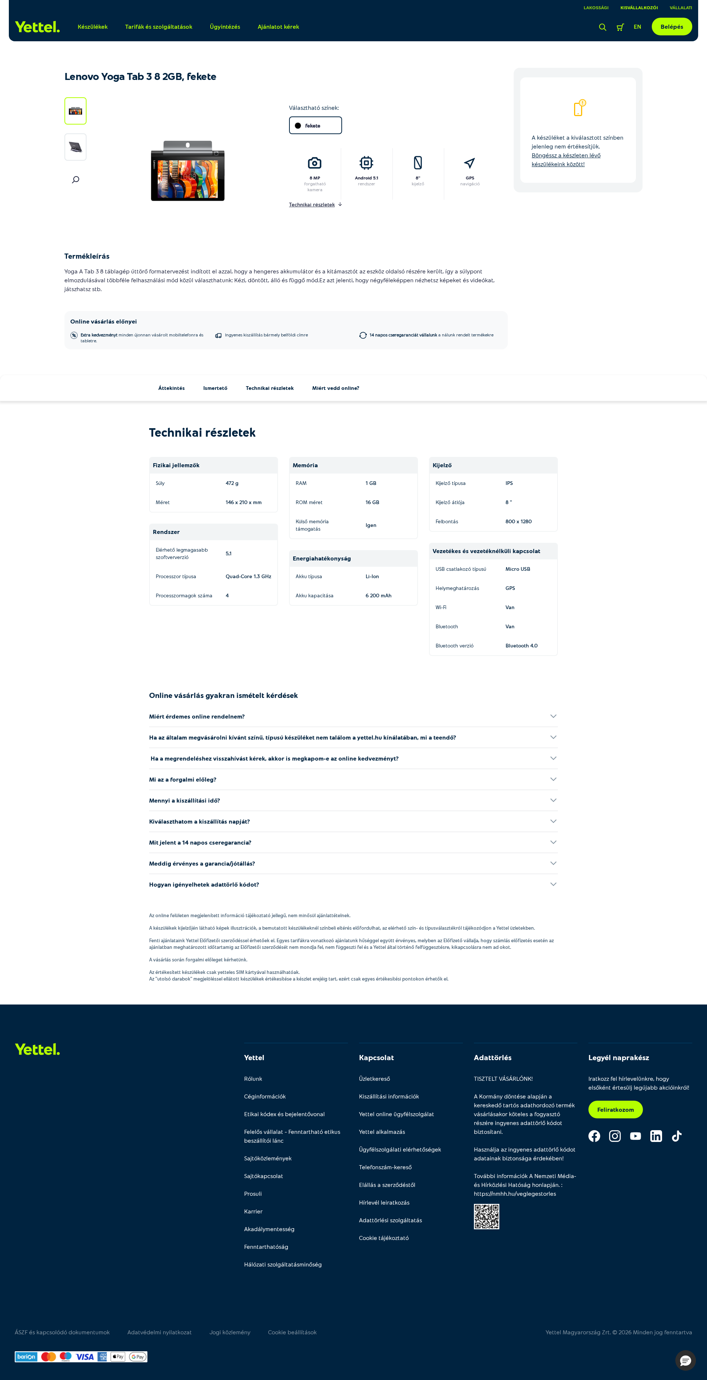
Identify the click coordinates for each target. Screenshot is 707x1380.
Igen (371, 525)
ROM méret (309, 502)
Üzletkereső (374, 1078)
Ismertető (215, 388)
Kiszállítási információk (389, 1096)
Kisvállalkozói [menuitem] (639, 7)
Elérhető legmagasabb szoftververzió (182, 553)
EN (637, 26)
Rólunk (253, 1078)
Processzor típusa (176, 576)
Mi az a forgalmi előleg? (183, 779)
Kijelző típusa (451, 483)
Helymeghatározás (457, 588)
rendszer (366, 183)
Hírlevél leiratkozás (384, 1202)
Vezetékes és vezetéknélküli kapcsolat (486, 550)
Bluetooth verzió (455, 645)
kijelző (418, 183)
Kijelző (442, 464)
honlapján (545, 1184)
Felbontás (447, 521)
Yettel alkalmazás (382, 1131)
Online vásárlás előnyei (103, 321)
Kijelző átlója (450, 502)
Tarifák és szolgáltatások (158, 26)
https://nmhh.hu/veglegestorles (515, 1193)
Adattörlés (492, 1057)
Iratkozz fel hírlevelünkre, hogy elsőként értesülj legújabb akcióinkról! (638, 1083)
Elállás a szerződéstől (387, 1184)
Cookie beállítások (292, 1331)
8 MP (315, 177)
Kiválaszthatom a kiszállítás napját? (199, 821)
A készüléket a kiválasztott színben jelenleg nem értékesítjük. (577, 150)
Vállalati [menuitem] (681, 7)
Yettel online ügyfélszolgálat (396, 1113)
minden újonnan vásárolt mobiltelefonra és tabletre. (142, 337)
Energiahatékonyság (322, 558)
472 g (232, 483)
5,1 (229, 553)
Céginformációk (265, 1096)
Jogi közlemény (230, 1331)
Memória (305, 464)
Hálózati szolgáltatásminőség (283, 1264)
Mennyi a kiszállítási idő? (184, 800)
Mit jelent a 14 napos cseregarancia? (200, 842)
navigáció (470, 183)
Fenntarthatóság (266, 1246)
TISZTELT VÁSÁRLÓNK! (503, 1078)
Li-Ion (372, 576)
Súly (160, 483)
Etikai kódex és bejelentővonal (284, 1113)
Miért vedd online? (335, 388)
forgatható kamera (315, 186)
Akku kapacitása (315, 595)
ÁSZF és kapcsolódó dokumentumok (62, 1331)
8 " (509, 502)
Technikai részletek (270, 388)
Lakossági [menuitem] (596, 7)
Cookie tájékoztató (384, 1237)
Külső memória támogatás (312, 525)
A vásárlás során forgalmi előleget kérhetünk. (198, 959)
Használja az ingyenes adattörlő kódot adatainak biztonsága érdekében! (525, 1153)
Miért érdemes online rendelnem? (197, 716)
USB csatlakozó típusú (461, 569)
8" (418, 177)
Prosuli (253, 1193)
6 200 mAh (378, 595)
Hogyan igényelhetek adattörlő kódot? (204, 884)
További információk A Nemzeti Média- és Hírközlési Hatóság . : (525, 1184)
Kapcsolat (376, 1057)
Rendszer (166, 531)
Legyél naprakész (618, 1057)
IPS (509, 483)
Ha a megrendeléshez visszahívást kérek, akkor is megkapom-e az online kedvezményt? (274, 758)
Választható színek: (314, 107)
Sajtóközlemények (268, 1157)
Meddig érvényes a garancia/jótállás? (202, 863)
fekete (312, 125)
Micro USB (518, 569)
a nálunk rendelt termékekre (431, 334)
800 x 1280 (519, 521)
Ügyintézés (225, 26)
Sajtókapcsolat (263, 1175)
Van (510, 607)
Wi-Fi (441, 607)
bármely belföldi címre (266, 334)
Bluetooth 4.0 (522, 645)
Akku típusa (309, 576)
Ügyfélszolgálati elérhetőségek (400, 1149)
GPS (470, 177)
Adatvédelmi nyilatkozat (159, 1331)
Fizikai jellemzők (176, 464)
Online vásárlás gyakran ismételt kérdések (223, 695)
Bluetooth (447, 626)
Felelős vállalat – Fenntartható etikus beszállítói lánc (292, 1136)
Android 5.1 (366, 177)
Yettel (254, 1057)
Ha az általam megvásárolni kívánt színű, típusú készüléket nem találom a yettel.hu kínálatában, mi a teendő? (302, 737)
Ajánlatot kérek (278, 26)
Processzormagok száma (184, 595)
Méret (163, 502)
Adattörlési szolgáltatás (390, 1219)
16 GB (372, 502)
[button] (685, 1360)
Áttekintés (171, 388)
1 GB (371, 483)
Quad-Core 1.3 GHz (248, 576)
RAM (301, 483)
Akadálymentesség (269, 1228)
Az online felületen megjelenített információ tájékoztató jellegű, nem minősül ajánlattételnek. (250, 915)
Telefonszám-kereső (385, 1166)
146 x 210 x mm (244, 502)
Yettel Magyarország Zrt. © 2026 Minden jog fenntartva (619, 1331)
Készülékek (93, 26)
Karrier (253, 1211)
